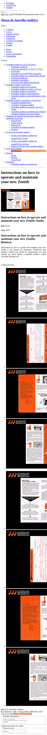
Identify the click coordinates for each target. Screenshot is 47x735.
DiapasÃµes (16, 125)
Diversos (14, 129)
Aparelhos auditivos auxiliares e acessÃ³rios (23, 100)
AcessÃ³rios (16, 160)
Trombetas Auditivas (19, 67)
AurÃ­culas (15, 71)
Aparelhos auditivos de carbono (23, 87)
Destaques (10, 162)
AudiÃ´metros (16, 123)
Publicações (10, 36)
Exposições (10, 38)
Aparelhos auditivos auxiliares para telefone (28, 112)
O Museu (9, 29)
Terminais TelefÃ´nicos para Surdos (25, 114)
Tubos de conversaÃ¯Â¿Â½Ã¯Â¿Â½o (27, 69)
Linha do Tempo (12, 34)
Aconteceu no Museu (14, 41)
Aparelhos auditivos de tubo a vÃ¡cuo (26, 89)
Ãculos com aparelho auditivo (18, 132)
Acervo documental (14, 54)
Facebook (10, 3)
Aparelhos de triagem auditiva (23, 127)
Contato (9, 45)
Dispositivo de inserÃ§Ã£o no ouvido (26, 74)
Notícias (9, 43)
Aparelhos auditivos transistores (23, 91)
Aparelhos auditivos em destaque (24, 164)
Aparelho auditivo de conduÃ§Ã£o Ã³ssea (28, 76)
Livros (13, 155)
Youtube (9, 7)
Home (8, 49)
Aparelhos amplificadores (21, 103)
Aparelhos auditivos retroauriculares (25, 94)
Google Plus (11, 5)
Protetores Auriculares (19, 80)
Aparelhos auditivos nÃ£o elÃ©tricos (21, 65)
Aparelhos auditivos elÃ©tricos (18, 85)
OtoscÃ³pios (16, 121)
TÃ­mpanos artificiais (19, 78)
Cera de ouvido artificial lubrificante (25, 82)
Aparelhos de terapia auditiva (22, 105)
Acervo (9, 32)
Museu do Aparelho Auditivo (19, 20)
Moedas (14, 157)
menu (3, 25)
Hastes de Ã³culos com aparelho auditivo (27, 146)
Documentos (11, 56)
